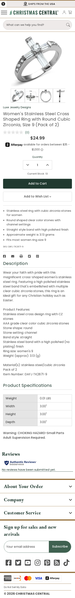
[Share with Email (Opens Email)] (12, 256)
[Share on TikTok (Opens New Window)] (66, 562)
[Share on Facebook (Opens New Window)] (4, 256)
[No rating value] (14, 132)
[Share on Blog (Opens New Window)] (56, 562)
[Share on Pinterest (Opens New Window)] (37, 256)
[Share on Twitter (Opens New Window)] (29, 256)
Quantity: (37, 157)
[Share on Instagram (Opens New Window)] (37, 562)
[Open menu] (4, 12)
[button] (3, 4)
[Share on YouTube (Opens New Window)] (27, 562)
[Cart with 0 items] (70, 12)
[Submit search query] (68, 24)
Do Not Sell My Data (15, 587)
